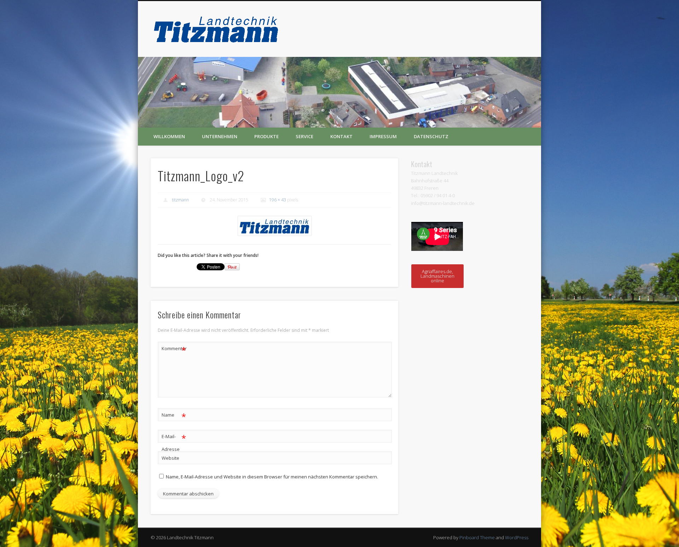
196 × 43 (277, 200)
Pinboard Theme (477, 537)
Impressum (383, 136)
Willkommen (169, 136)
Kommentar (174, 349)
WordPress (516, 537)
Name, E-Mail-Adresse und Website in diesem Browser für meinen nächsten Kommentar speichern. (272, 477)
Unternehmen (219, 136)
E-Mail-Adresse (174, 442)
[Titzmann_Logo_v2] (274, 226)
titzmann (180, 200)
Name (174, 416)
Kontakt (341, 136)
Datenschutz (431, 136)
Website (170, 458)
